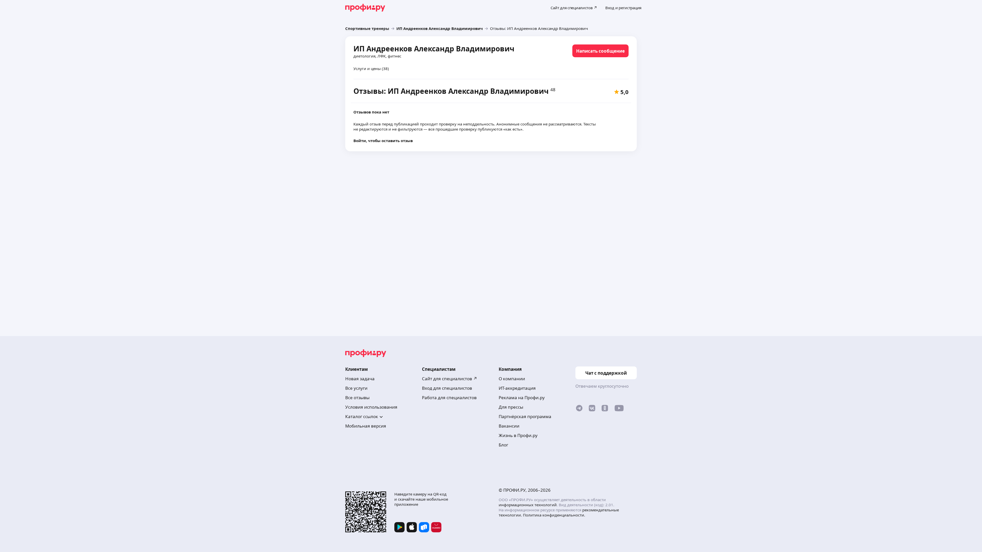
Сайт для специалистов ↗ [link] (449, 379)
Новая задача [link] (360, 379)
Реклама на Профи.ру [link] (522, 397)
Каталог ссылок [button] (361, 416)
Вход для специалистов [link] (447, 388)
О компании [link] (512, 379)
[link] (367, 28)
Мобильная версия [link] (365, 426)
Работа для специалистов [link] (449, 397)
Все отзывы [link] (357, 397)
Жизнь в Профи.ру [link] (518, 435)
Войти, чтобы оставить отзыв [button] (383, 140)
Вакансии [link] (509, 426)
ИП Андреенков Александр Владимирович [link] (433, 48)
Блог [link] (503, 445)
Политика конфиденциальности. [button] (554, 515)
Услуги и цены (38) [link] (371, 68)
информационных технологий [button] (528, 504)
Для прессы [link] (511, 407)
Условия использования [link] (371, 407)
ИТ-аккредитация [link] (517, 388)
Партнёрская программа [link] (525, 416)
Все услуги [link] (356, 388)
